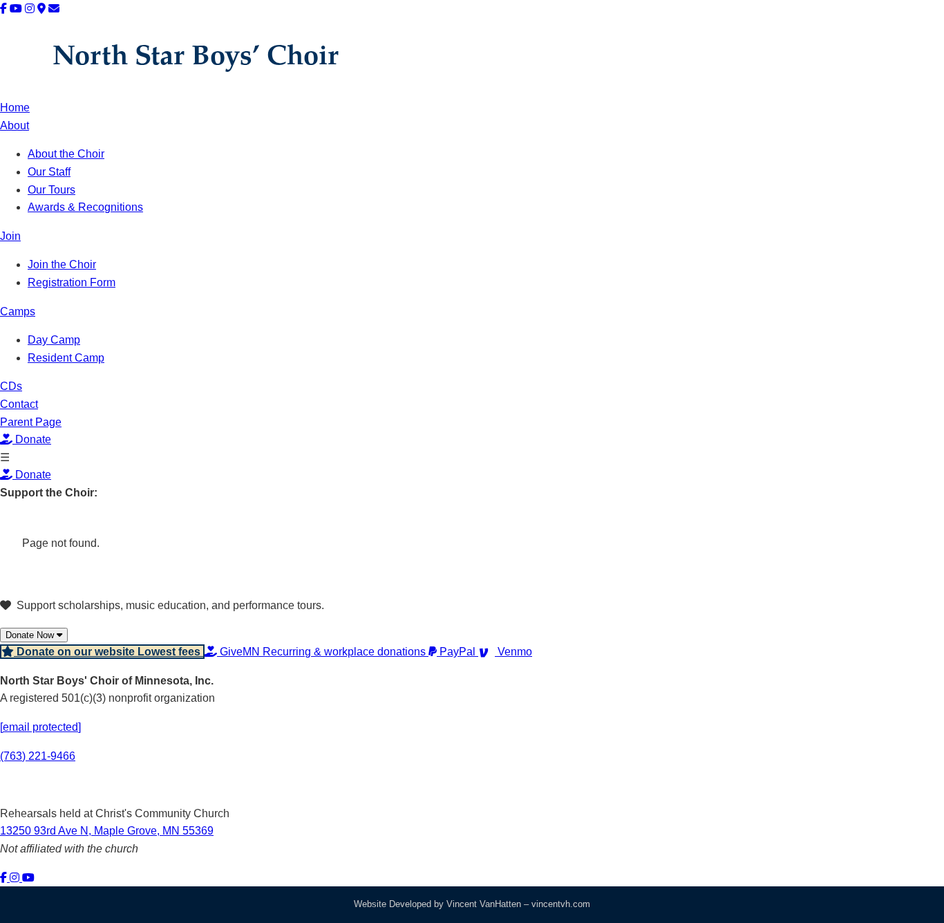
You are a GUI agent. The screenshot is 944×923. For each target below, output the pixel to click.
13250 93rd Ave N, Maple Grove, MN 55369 (107, 831)
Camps (17, 311)
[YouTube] (16, 9)
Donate (31, 439)
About (14, 125)
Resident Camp (66, 358)
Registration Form (71, 282)
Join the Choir (62, 264)
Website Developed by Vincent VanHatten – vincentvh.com (472, 904)
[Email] (53, 9)
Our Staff (49, 172)
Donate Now (31, 635)
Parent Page (31, 422)
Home (15, 107)
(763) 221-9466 (37, 756)
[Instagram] (30, 9)
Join (10, 236)
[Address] (41, 9)
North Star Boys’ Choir (196, 57)
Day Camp (54, 340)
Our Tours (51, 190)
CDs (11, 386)
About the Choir (66, 154)
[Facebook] (3, 9)
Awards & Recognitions (85, 207)
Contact (19, 404)
